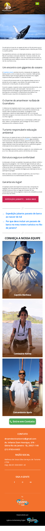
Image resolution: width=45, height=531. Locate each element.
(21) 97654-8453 (12, 449)
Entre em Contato (24, 421)
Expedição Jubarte (8, 72)
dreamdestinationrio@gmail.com (20, 438)
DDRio (27, 139)
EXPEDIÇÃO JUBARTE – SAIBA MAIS (20, 199)
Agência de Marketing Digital (15, 520)
